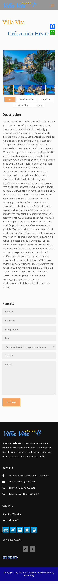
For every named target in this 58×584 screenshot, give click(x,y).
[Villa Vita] (20, 5)
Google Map (22, 104)
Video (39, 104)
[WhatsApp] (52, 33)
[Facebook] (52, 26)
